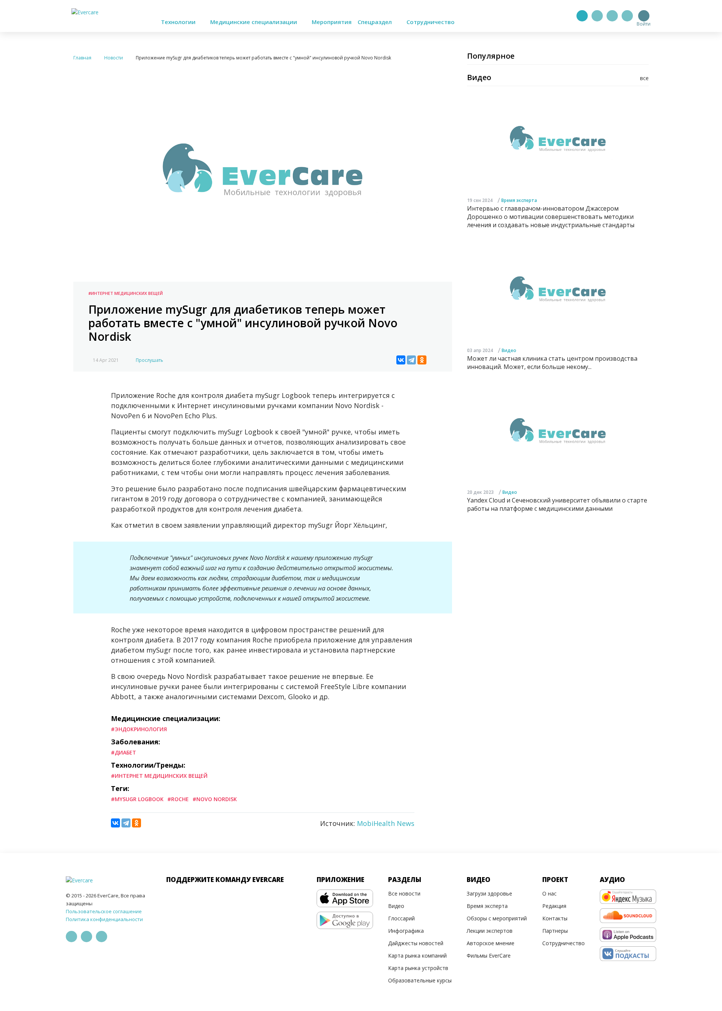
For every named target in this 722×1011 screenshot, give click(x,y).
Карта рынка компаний (417, 955)
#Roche (178, 799)
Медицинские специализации (254, 22)
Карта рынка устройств (418, 968)
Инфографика (406, 930)
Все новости (404, 893)
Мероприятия (332, 22)
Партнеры (555, 930)
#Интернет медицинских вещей (125, 293)
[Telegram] (597, 15)
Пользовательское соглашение (104, 911)
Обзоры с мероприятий (497, 918)
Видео (509, 350)
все (644, 78)
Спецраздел (375, 22)
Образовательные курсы (420, 980)
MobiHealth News (385, 823)
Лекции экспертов (490, 930)
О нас (549, 893)
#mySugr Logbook (137, 799)
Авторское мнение (490, 943)
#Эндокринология (139, 729)
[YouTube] (627, 15)
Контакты (554, 918)
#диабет (123, 752)
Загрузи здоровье (489, 893)
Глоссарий (401, 918)
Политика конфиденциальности (104, 919)
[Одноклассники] (421, 359)
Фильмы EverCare (489, 955)
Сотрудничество (431, 22)
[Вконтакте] (612, 15)
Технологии (179, 22)
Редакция (554, 905)
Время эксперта (519, 200)
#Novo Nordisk (215, 799)
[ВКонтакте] (400, 359)
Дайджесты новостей (415, 943)
